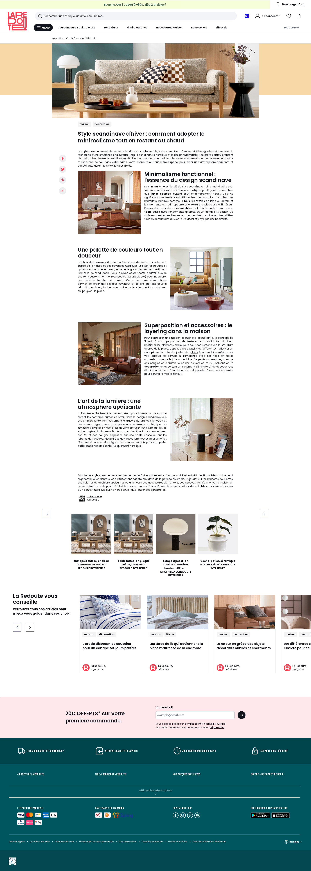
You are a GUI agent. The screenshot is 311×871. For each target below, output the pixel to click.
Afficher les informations (155, 790)
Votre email (164, 707)
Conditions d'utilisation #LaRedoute (209, 841)
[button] (298, 16)
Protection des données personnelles (96, 841)
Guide (69, 38)
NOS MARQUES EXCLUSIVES (186, 774)
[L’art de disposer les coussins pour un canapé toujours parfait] (110, 612)
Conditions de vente (64, 841)
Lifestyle (221, 27)
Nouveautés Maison (169, 27)
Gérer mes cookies (128, 841)
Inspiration (58, 38)
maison (84, 124)
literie (170, 634)
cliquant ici (217, 727)
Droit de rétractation (178, 841)
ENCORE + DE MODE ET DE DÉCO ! (267, 774)
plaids (194, 352)
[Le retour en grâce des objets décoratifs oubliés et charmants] (244, 612)
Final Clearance (137, 27)
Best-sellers (199, 27)
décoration (102, 124)
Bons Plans (110, 27)
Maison (80, 38)
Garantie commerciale (152, 841)
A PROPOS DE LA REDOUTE (30, 774)
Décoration (92, 38)
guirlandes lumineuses (134, 438)
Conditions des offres (40, 841)
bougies (104, 435)
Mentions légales (17, 841)
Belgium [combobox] (294, 841)
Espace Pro (291, 27)
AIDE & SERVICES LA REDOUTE (110, 774)
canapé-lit (212, 212)
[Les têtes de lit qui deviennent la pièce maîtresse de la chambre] (177, 612)
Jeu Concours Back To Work (76, 27)
